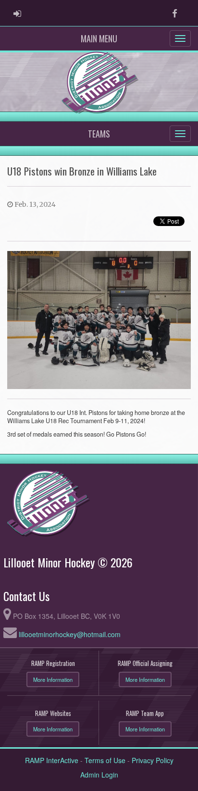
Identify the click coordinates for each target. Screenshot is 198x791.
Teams (99, 133)
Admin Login (99, 774)
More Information (53, 679)
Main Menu (99, 38)
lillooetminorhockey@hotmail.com (70, 634)
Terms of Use (105, 760)
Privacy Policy (152, 760)
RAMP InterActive (51, 760)
